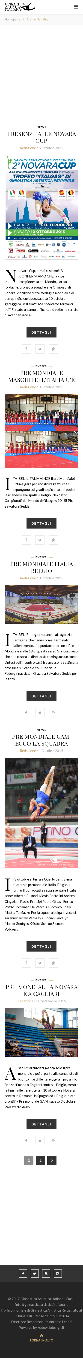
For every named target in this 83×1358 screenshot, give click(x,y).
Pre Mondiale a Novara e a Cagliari (42, 990)
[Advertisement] (41, 76)
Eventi (42, 366)
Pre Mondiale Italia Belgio (41, 567)
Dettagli (41, 332)
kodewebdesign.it (51, 1327)
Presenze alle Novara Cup (41, 137)
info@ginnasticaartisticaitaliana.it (41, 1304)
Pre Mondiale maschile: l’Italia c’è (41, 376)
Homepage (12, 19)
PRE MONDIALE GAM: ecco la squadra (41, 739)
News (41, 127)
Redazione (28, 148)
